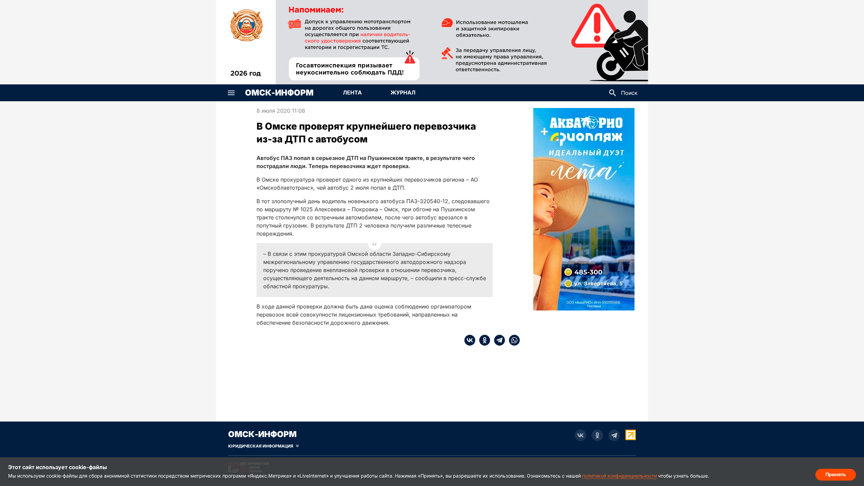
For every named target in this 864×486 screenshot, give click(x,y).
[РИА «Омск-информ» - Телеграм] (614, 435)
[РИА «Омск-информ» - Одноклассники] (597, 435)
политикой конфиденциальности (619, 476)
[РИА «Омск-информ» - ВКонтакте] (580, 435)
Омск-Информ (279, 93)
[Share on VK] (469, 340)
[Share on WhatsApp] (512, 340)
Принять (836, 474)
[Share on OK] (482, 340)
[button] (231, 92)
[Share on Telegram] (497, 340)
